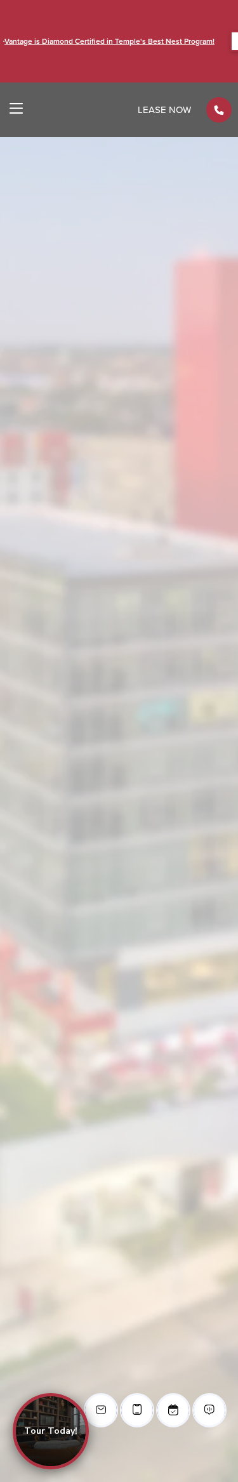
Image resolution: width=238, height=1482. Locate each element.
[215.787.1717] (219, 109)
